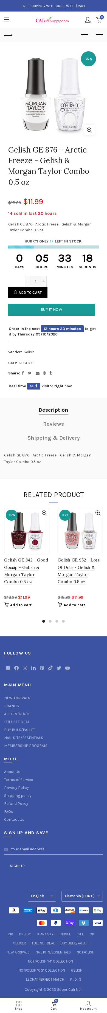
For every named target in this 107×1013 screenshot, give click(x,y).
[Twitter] (59, 670)
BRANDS (11, 706)
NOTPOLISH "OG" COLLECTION (42, 970)
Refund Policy (16, 803)
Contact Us (14, 819)
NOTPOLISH (85, 952)
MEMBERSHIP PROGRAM (25, 745)
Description (53, 410)
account (88, 20)
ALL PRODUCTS (17, 714)
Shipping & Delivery (53, 438)
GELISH (76, 970)
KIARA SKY (45, 934)
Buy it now (51, 309)
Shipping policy (18, 795)
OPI (92, 934)
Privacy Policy (16, 787)
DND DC (25, 934)
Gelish (29, 352)
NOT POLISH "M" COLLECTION (50, 961)
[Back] (8, 34)
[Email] (8, 670)
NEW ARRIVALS (17, 698)
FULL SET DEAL (17, 721)
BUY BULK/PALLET (19, 729)
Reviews (53, 424)
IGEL (80, 934)
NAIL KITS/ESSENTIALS (23, 737)
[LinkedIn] (34, 670)
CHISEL (65, 934)
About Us (12, 771)
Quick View (44, 513)
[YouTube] (67, 670)
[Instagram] (25, 670)
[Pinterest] (42, 670)
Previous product (85, 34)
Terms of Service (18, 779)
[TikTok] (51, 670)
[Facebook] (17, 670)
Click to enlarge (89, 130)
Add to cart (30, 292)
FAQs (8, 811)
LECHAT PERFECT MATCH (45, 979)
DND (10, 934)
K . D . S (75, 979)
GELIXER (19, 943)
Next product (99, 34)
